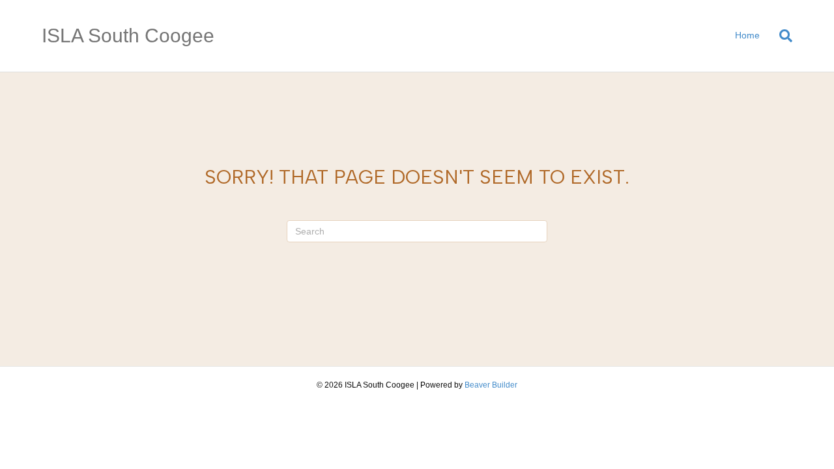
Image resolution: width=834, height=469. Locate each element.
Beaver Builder (491, 385)
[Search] (780, 36)
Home (747, 35)
